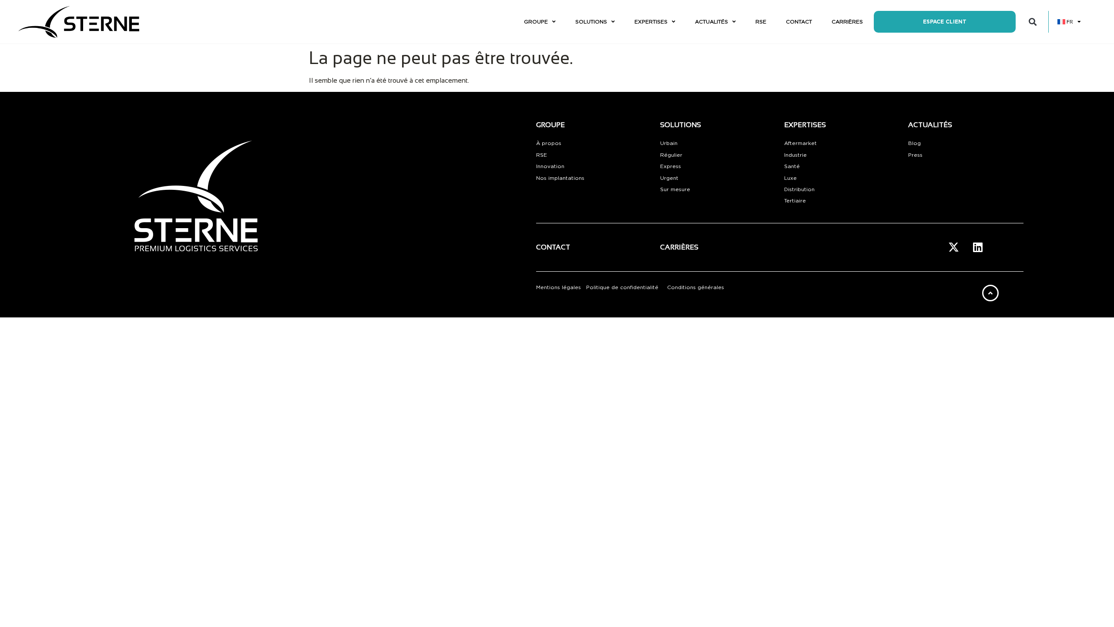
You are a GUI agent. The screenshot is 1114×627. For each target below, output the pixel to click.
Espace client (944, 21)
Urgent (669, 178)
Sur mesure (675, 189)
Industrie (795, 155)
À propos (548, 143)
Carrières (847, 21)
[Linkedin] (978, 247)
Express (670, 166)
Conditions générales (695, 287)
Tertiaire (795, 200)
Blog (914, 143)
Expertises (651, 21)
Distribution (799, 189)
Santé (792, 166)
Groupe (536, 21)
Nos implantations (560, 178)
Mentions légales (558, 287)
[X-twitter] (954, 247)
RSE (760, 21)
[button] (1032, 22)
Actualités (711, 21)
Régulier (671, 155)
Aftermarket (800, 143)
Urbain (669, 143)
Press (915, 155)
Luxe (790, 178)
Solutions (591, 21)
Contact (799, 21)
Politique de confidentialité (622, 287)
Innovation (550, 166)
